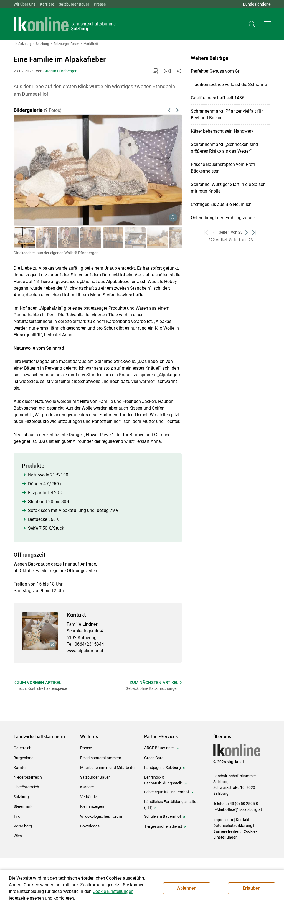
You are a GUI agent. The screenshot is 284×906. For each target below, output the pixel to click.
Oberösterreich (26, 787)
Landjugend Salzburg (162, 767)
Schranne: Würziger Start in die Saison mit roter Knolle (228, 188)
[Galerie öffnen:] (40, 631)
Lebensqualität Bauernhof (166, 792)
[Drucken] (155, 71)
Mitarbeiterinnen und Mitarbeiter (108, 767)
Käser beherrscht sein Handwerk (222, 131)
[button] (267, 24)
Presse (100, 4)
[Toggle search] (252, 24)
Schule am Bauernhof (162, 816)
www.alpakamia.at (85, 650)
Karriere (47, 4)
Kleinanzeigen (92, 806)
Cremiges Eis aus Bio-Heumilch (221, 204)
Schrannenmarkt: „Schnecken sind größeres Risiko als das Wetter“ (224, 148)
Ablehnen (186, 888)
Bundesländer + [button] (257, 4)
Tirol (17, 816)
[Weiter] (165, 163)
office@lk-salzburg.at (243, 809)
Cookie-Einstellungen (113, 891)
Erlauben (251, 888)
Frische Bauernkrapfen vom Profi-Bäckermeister (223, 168)
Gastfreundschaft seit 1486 (217, 97)
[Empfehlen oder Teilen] (178, 71)
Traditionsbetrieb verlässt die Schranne (229, 84)
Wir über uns (25, 4)
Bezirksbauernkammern (100, 758)
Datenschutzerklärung (233, 825)
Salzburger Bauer (74, 4)
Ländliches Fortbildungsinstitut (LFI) (171, 804)
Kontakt (243, 819)
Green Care (153, 758)
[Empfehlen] (167, 71)
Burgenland (24, 758)
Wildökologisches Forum (101, 816)
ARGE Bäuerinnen (159, 748)
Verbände (88, 796)
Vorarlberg (23, 826)
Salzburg (21, 796)
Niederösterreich (28, 777)
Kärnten (20, 767)
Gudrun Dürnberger (60, 71)
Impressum (223, 819)
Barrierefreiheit (227, 831)
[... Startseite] (65, 24)
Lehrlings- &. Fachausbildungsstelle (163, 780)
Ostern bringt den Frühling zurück (223, 217)
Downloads (90, 826)
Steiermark (23, 806)
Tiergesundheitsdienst (163, 826)
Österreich (22, 748)
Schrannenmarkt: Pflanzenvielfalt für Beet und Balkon (227, 114)
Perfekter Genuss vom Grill (217, 71)
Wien (18, 836)
